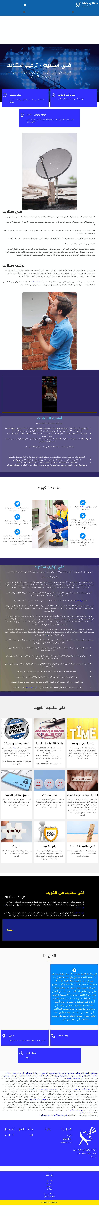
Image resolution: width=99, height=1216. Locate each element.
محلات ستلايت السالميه (46, 1076)
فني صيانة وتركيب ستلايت (28, 1076)
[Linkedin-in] (5, 1135)
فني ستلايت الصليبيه (56, 1073)
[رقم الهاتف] (53, 1036)
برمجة (46, 634)
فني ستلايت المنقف (91, 1073)
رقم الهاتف (63, 1035)
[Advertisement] (49, 30)
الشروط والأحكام (49, 1196)
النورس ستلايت (45, 1115)
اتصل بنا (49, 1189)
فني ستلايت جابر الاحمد (75, 1078)
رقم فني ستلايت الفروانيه (38, 1099)
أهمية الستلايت (35, 282)
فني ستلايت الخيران (41, 1073)
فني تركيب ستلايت (76, 1110)
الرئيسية (49, 1181)
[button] (25, 5)
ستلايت (13, 748)
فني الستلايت (79, 600)
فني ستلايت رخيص (31, 687)
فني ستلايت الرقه (26, 1073)
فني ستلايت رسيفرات (9, 1076)
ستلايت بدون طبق (86, 1112)
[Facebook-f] (13, 1135)
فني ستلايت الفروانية (36, 1089)
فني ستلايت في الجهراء (82, 1089)
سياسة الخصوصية (49, 1193)
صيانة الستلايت (79, 912)
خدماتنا (49, 1183)
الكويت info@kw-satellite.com (66, 1139)
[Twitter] (9, 1135)
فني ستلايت (80, 1076)
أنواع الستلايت (84, 506)
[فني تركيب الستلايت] (53, 95)
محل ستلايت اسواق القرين (65, 1076)
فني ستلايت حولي (51, 1089)
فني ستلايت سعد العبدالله (74, 1073)
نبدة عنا (49, 1186)
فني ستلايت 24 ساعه (59, 1115)
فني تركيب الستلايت (66, 95)
